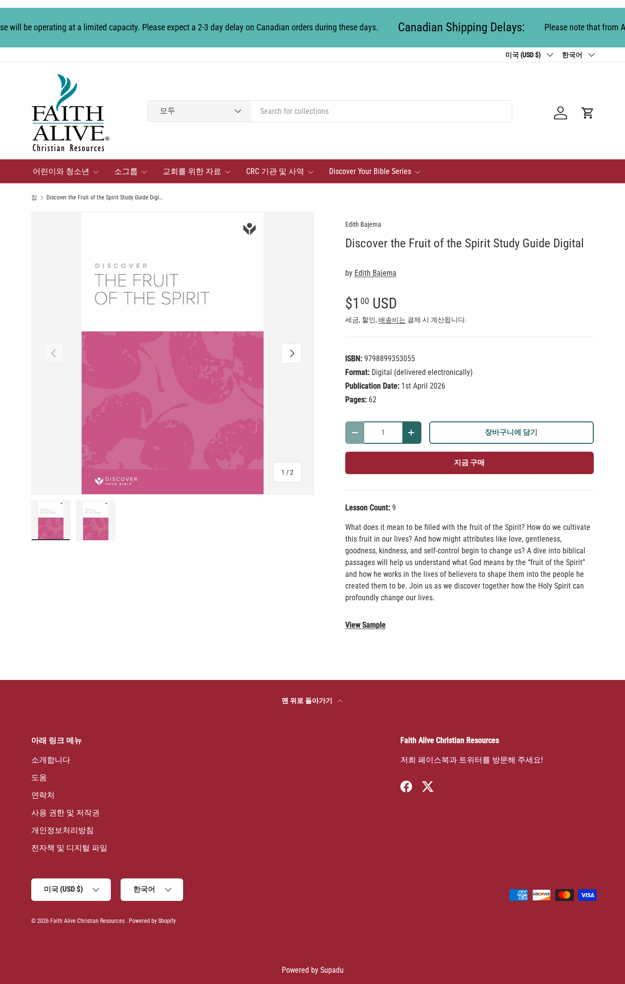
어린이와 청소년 (61, 171)
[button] (588, 113)
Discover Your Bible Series (370, 171)
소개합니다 (50, 760)
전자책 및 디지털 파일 (69, 848)
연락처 (43, 795)
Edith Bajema (363, 224)
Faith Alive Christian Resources (87, 921)
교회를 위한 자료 (192, 171)
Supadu (332, 970)
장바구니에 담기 (511, 432)
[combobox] (330, 111)
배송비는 (392, 320)
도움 (39, 777)
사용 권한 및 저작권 (65, 812)
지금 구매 (469, 462)
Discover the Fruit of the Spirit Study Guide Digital (105, 197)
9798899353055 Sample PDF (365, 625)
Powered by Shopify (152, 921)
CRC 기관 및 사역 (275, 171)
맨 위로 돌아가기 (308, 700)
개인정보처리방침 (62, 830)
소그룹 (126, 171)
